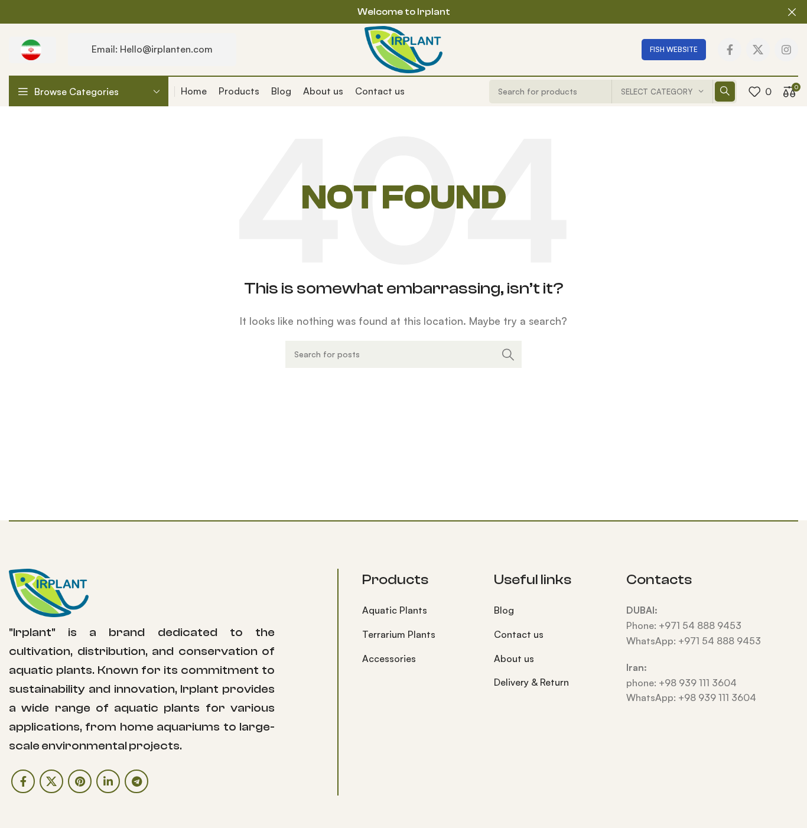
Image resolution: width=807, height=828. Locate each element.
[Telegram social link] (136, 781)
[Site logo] (403, 48)
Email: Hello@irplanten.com (152, 49)
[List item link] (419, 610)
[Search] (725, 92)
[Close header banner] (792, 12)
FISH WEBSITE (674, 49)
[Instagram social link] (786, 49)
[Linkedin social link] (108, 781)
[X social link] (758, 49)
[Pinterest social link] (80, 781)
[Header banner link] (386, 12)
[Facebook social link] (729, 49)
